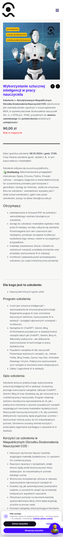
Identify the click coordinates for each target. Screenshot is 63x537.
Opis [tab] (5, 146)
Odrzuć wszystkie (20, 523)
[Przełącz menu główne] (57, 10)
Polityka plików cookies (43, 518)
